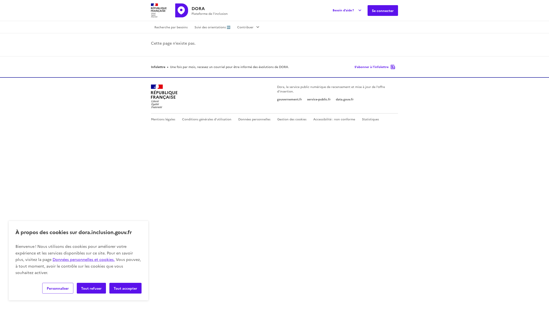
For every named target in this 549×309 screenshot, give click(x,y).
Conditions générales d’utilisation (206, 119)
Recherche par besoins (171, 27)
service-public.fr (319, 99)
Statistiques (370, 119)
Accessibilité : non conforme (334, 119)
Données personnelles (254, 119)
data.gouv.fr (345, 99)
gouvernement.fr (289, 99)
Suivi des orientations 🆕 (212, 27)
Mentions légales (163, 119)
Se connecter (383, 10)
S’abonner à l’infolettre (371, 67)
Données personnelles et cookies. (84, 259)
